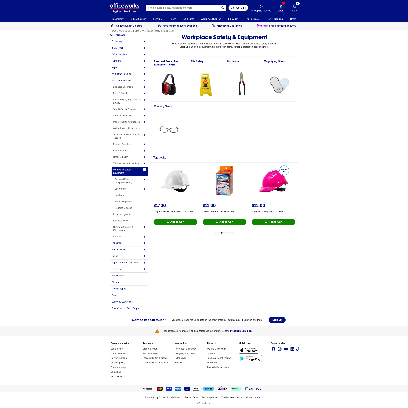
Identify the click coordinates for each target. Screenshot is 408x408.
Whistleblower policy (231, 397)
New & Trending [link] (275, 19)
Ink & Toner (117, 48)
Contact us (116, 372)
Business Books (121, 220)
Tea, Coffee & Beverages (125, 109)
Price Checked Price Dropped (126, 308)
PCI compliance (210, 397)
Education (117, 243)
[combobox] (186, 8)
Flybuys (178, 362)
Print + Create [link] (253, 19)
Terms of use (191, 397)
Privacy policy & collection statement (163, 397)
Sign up (277, 319)
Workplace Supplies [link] (211, 19)
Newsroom (212, 362)
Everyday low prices (185, 353)
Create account (150, 348)
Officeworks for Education (155, 362)
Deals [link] (293, 19)
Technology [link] (118, 19)
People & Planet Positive (219, 358)
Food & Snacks (120, 93)
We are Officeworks (216, 348)
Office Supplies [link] (138, 19)
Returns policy (118, 362)
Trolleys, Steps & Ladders (126, 163)
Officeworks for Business (155, 358)
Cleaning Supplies (122, 115)
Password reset (150, 353)
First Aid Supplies (122, 144)
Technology (117, 41)
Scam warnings (118, 367)
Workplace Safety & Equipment (158, 31)
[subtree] (129, 41)
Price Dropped (119, 288)
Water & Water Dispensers (126, 128)
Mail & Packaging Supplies (126, 122)
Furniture (116, 61)
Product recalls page (241, 331)
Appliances (118, 236)
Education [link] (233, 19)
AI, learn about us (254, 397)
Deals (114, 295)
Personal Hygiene (122, 214)
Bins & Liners (119, 150)
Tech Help (117, 269)
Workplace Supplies (129, 31)
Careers (211, 353)
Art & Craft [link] (188, 19)
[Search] (222, 8)
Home (113, 31)
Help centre (116, 376)
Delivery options (119, 358)
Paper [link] (173, 19)
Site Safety (120, 189)
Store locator (117, 348)
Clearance (117, 282)
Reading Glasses (123, 208)
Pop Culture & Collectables (125, 262)
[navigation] (117, 19)
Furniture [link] (158, 19)
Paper (115, 67)
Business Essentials (123, 87)
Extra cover (180, 358)
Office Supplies (119, 54)
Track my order (118, 353)
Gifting (115, 256)
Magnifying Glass (123, 201)
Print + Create (119, 249)
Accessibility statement (218, 367)
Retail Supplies (120, 157)
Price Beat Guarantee (186, 348)
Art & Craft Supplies (121, 74)
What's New (118, 275)
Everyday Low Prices (122, 301)
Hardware (120, 195)
